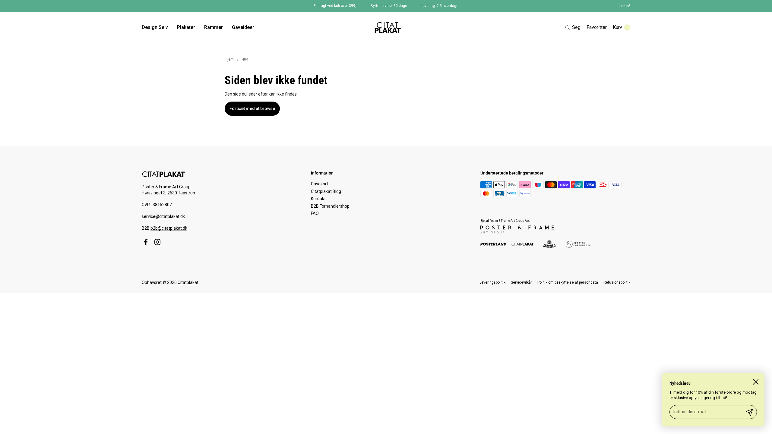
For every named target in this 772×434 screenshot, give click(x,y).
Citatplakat (188, 282)
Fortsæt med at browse (252, 108)
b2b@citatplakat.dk (168, 228)
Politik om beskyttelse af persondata (567, 282)
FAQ (315, 213)
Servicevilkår (521, 282)
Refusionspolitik (616, 282)
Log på (624, 6)
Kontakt (318, 198)
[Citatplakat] (387, 27)
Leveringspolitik (492, 282)
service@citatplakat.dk (163, 216)
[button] (573, 27)
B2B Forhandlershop (330, 206)
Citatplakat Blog (326, 191)
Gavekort (319, 183)
